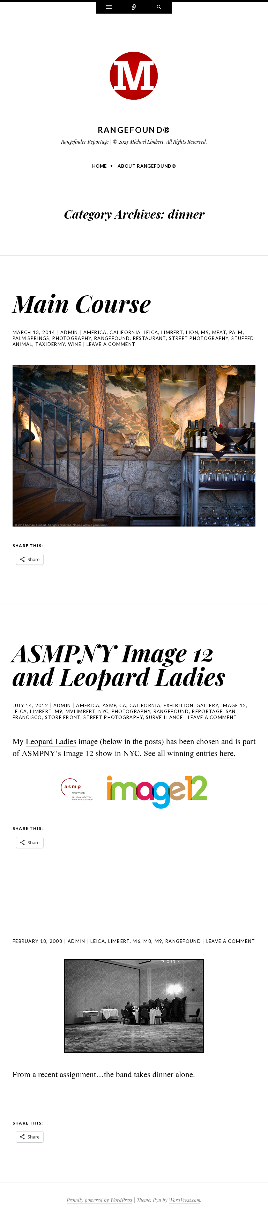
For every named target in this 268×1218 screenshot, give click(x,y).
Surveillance (164, 717)
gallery (207, 705)
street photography (198, 338)
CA (123, 705)
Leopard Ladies (51, 741)
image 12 (233, 705)
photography (71, 338)
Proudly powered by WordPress (99, 1200)
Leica (151, 332)
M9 (205, 332)
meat (219, 332)
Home (99, 166)
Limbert (172, 332)
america (95, 332)
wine (74, 344)
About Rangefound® (147, 166)
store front (62, 717)
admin (69, 332)
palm (236, 332)
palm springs (31, 338)
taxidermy (50, 344)
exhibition (179, 705)
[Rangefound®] (134, 73)
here (226, 753)
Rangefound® (134, 130)
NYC (103, 711)
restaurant (149, 338)
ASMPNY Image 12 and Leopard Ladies (119, 664)
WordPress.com (184, 1200)
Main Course (82, 303)
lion (192, 332)
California (125, 332)
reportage (207, 711)
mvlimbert (81, 711)
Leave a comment (111, 344)
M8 (147, 941)
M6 (137, 941)
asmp (109, 705)
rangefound (112, 338)
